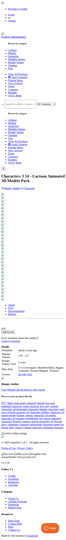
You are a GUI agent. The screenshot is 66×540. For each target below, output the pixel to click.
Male (10, 403)
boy (62, 424)
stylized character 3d (18, 412)
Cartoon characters (33, 427)
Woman (58, 421)
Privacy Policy (25, 448)
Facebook (13, 479)
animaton (48, 427)
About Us (13, 498)
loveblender (32, 418)
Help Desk (14, 520)
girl (41, 418)
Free (10, 68)
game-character (31, 406)
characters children (40, 412)
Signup (12, 20)
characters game (51, 424)
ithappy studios (12, 188)
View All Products (18, 74)
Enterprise (13, 504)
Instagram (13, 482)
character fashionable (30, 424)
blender (41, 403)
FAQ (11, 308)
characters (33, 409)
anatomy (20, 418)
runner (18, 427)
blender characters (49, 409)
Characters (29, 188)
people (12, 415)
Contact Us (14, 529)
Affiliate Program (17, 501)
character (58, 427)
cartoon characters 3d (41, 421)
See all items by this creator (30, 389)
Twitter (12, 476)
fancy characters (10, 424)
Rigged (16, 421)
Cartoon (25, 421)
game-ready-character (24, 403)
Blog (10, 526)
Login (11, 14)
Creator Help (15, 523)
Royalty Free (25, 374)
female (4, 427)
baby (11, 427)
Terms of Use (8, 448)
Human (20, 415)
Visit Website (8, 389)
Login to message (10, 341)
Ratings (12, 314)
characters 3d (8, 418)
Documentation (16, 311)
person (46, 418)
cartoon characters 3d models (40, 415)
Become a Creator (17, 8)
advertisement (20, 409)
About (11, 305)
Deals (11, 86)
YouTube (13, 485)
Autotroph (32, 535)
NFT (4, 403)
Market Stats (14, 507)
